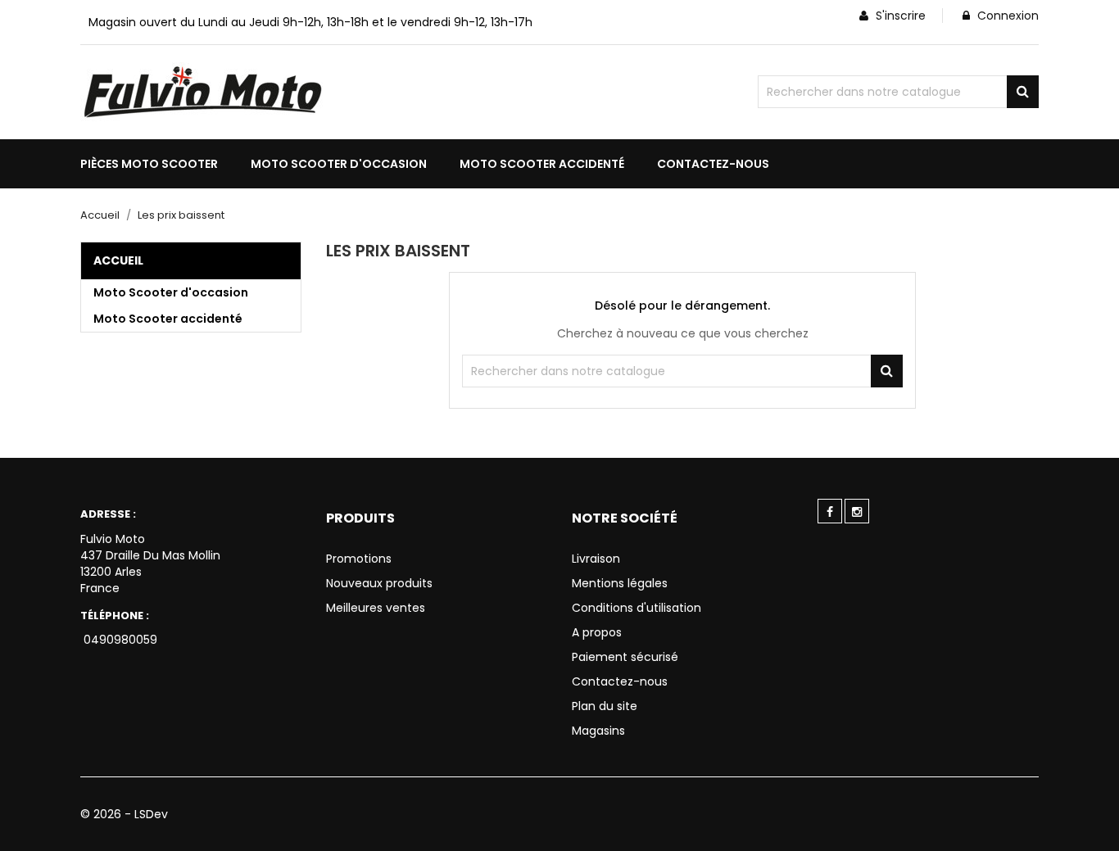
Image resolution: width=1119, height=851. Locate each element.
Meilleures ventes (375, 608)
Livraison (596, 558)
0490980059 (118, 639)
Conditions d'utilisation (636, 608)
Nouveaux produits (379, 583)
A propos (597, 632)
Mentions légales (620, 583)
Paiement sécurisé (625, 657)
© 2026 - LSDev (124, 814)
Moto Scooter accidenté (167, 318)
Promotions (359, 558)
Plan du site (604, 706)
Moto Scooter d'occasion (170, 292)
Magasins (598, 730)
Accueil (118, 260)
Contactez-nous (620, 681)
